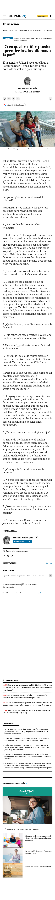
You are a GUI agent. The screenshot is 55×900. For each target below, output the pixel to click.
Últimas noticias (10, 680)
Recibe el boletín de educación (18, 551)
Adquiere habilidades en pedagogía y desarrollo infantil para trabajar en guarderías (38, 838)
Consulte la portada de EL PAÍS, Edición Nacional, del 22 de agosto (33, 39)
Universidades (48, 31)
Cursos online (27, 791)
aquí (39, 593)
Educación (11, 24)
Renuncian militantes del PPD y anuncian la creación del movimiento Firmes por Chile (25, 696)
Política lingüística (18, 576)
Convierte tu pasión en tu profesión (38, 866)
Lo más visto (8, 724)
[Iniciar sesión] (50, 16)
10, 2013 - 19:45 (31, 92)
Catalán (41, 576)
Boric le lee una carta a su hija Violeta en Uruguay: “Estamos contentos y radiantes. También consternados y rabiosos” (27, 687)
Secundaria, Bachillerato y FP (30, 31)
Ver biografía (19, 542)
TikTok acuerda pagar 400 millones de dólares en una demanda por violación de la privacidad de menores (27, 704)
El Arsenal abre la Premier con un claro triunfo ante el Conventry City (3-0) (26, 711)
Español (6, 576)
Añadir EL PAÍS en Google (15, 105)
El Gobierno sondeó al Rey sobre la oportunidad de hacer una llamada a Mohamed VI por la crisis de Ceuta (27, 739)
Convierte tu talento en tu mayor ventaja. (22, 829)
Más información (8, 587)
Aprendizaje (31, 576)
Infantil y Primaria (10, 31)
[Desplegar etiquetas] (50, 575)
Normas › (49, 563)
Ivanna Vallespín (27, 88)
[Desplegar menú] (5, 16)
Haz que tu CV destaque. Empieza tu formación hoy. (38, 852)
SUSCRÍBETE (42, 16)
